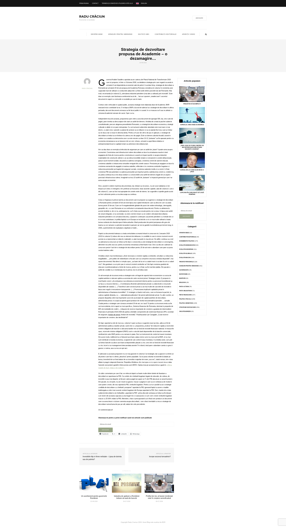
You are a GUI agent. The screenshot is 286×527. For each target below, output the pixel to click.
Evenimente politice (186, 241)
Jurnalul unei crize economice (192, 124)
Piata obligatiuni (185, 290)
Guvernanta (184, 270)
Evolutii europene (186, 249)
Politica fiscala (185, 299)
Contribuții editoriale (166, 34)
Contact (95, 3)
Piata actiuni (184, 286)
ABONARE (199, 18)
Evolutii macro (185, 257)
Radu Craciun (87, 88)
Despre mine (97, 34)
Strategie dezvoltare (187, 307)
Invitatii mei (183, 274)
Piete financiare (185, 295)
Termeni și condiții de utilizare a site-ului (117, 3)
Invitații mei (143, 34)
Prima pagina (84, 3)
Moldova (182, 282)
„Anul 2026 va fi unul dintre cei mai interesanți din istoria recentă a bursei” (192, 147)
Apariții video (188, 34)
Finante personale (186, 261)
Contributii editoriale (187, 237)
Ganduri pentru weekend (189, 266)
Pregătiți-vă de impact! (192, 104)
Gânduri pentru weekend (120, 34)
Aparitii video (184, 233)
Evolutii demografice (187, 245)
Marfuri (182, 278)
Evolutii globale (185, 253)
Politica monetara (186, 303)
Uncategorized (185, 311)
